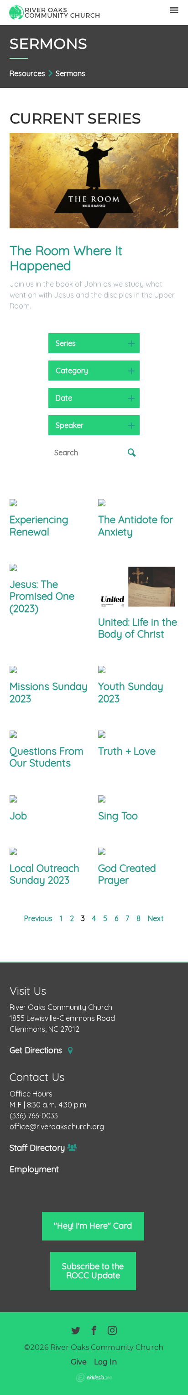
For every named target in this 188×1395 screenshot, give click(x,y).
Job (18, 815)
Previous (38, 918)
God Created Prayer (127, 874)
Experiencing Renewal (39, 525)
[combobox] (94, 343)
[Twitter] (75, 1331)
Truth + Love (127, 751)
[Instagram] (112, 1331)
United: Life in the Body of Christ (137, 628)
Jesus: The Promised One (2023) (42, 596)
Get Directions (37, 1050)
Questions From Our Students (47, 757)
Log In (105, 1362)
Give (79, 1362)
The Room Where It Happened (66, 258)
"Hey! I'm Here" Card (93, 1225)
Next (156, 918)
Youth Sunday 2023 (130, 692)
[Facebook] (94, 1331)
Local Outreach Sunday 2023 (44, 874)
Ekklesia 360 (94, 1377)
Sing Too (118, 815)
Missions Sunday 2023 (49, 692)
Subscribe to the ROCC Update (93, 1271)
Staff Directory (37, 1148)
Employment (34, 1169)
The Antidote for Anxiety (135, 525)
